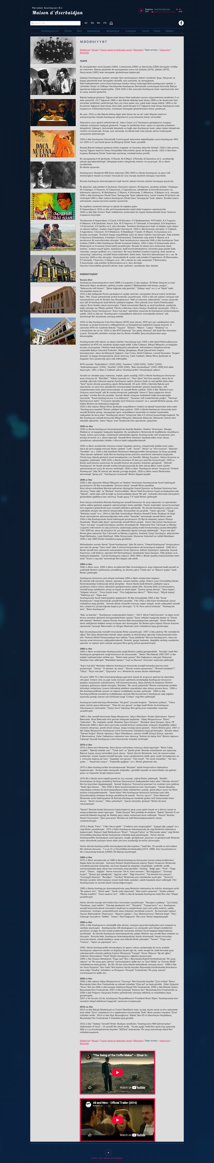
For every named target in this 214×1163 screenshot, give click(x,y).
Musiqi (95, 50)
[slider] (180, 9)
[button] (105, 23)
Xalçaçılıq (165, 50)
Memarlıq (138, 50)
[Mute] (177, 9)
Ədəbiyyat (85, 50)
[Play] (141, 10)
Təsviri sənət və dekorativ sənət (116, 50)
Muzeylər (84, 52)
